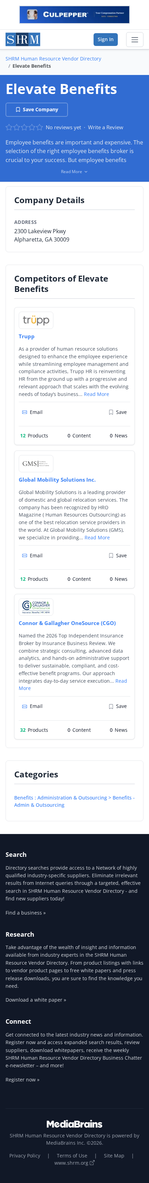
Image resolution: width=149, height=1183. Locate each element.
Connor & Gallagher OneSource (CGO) (67, 622)
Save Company (40, 109)
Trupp (27, 336)
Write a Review (105, 127)
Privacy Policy (24, 1155)
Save (121, 412)
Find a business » (26, 912)
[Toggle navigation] (134, 39)
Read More (96, 394)
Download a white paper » (36, 999)
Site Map (114, 1155)
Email (36, 412)
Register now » (23, 1079)
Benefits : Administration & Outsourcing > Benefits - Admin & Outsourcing (74, 801)
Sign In (106, 39)
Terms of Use (72, 1155)
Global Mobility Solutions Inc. (57, 479)
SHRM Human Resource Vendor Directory (53, 58)
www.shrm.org (72, 1163)
